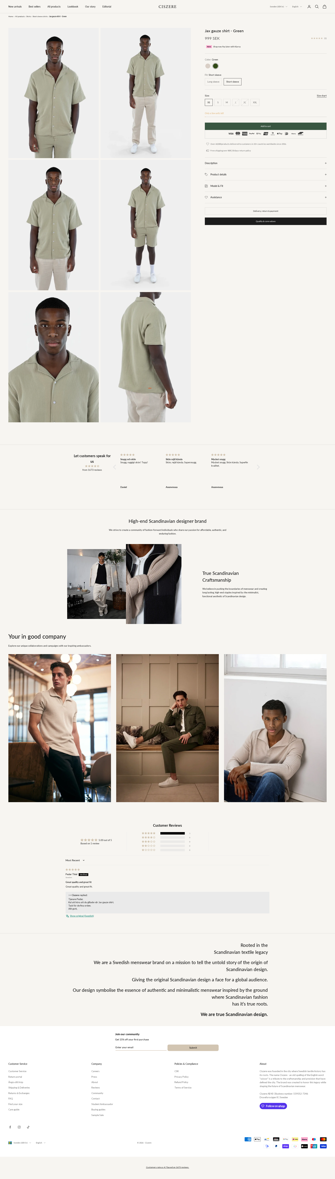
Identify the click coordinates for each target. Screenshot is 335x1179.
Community (97, 1093)
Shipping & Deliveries (19, 1087)
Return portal (15, 1076)
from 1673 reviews (92, 469)
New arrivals (15, 6)
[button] (115, 467)
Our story (90, 6)
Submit (193, 1047)
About (94, 1082)
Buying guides (98, 1109)
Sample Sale (97, 1115)
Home (10, 16)
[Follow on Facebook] (10, 1127)
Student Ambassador (102, 1104)
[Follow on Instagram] (19, 1127)
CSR (176, 1071)
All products (54, 6)
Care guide (13, 1109)
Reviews (95, 1087)
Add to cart (266, 126)
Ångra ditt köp (15, 1082)
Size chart (322, 95)
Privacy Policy (181, 1076)
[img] (92, 466)
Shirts (28, 16)
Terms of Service (182, 1087)
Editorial (106, 6)
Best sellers (34, 6)
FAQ (10, 1098)
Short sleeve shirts (40, 16)
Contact (95, 1098)
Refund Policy (181, 1082)
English (295, 6)
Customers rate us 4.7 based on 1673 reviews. (167, 1167)
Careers (95, 1071)
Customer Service (17, 1071)
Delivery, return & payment (265, 211)
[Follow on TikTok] (28, 1127)
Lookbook (73, 6)
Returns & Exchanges (18, 1093)
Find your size (15, 1104)
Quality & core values (266, 221)
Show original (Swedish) (82, 915)
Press (94, 1076)
